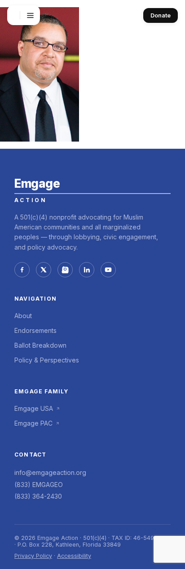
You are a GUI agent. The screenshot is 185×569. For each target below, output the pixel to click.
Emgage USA (33, 408)
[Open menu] (30, 15)
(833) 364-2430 (38, 496)
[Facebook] (22, 269)
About (23, 315)
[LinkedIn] (86, 269)
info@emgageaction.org (50, 472)
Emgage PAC (33, 423)
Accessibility (74, 555)
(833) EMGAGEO (38, 484)
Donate (160, 15)
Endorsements (35, 330)
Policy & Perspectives (46, 360)
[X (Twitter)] (43, 269)
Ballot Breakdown (40, 345)
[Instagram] (65, 269)
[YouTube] (108, 269)
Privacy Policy (33, 555)
